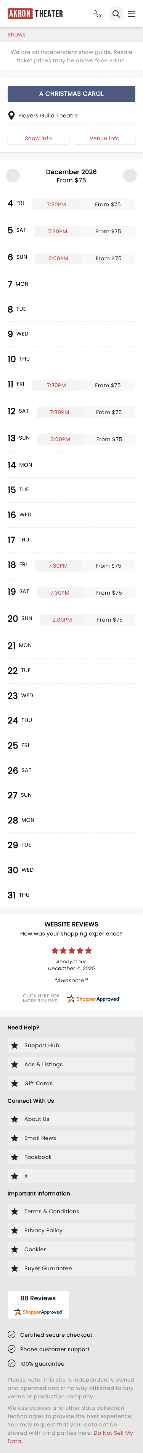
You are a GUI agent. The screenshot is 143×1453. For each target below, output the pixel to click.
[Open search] (116, 13)
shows (17, 34)
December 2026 (71, 176)
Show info (38, 138)
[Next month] (130, 175)
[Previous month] (13, 175)
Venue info (105, 138)
